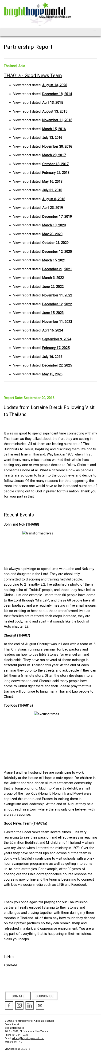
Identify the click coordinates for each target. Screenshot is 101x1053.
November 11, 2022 (57, 295)
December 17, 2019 (57, 216)
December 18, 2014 (57, 94)
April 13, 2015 (52, 102)
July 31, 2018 (52, 190)
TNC (19, 1042)
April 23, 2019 (52, 208)
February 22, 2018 (56, 173)
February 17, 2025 (56, 348)
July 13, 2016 (52, 137)
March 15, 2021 (54, 260)
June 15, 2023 (53, 313)
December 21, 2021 (57, 269)
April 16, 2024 (52, 330)
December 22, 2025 (57, 365)
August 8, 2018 (53, 199)
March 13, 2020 (54, 225)
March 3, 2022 (53, 278)
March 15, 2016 (54, 129)
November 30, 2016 (57, 146)
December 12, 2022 (57, 304)
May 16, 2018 (52, 181)
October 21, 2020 (55, 243)
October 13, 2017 (55, 164)
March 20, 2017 (54, 155)
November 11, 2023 (57, 322)
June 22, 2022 (53, 287)
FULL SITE (24, 1049)
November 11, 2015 (57, 120)
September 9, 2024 (56, 339)
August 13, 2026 (54, 85)
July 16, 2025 (52, 357)
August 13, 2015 (54, 111)
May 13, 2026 (52, 374)
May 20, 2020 (52, 234)
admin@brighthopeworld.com (28, 1038)
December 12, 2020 (57, 251)
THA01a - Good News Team (33, 75)
